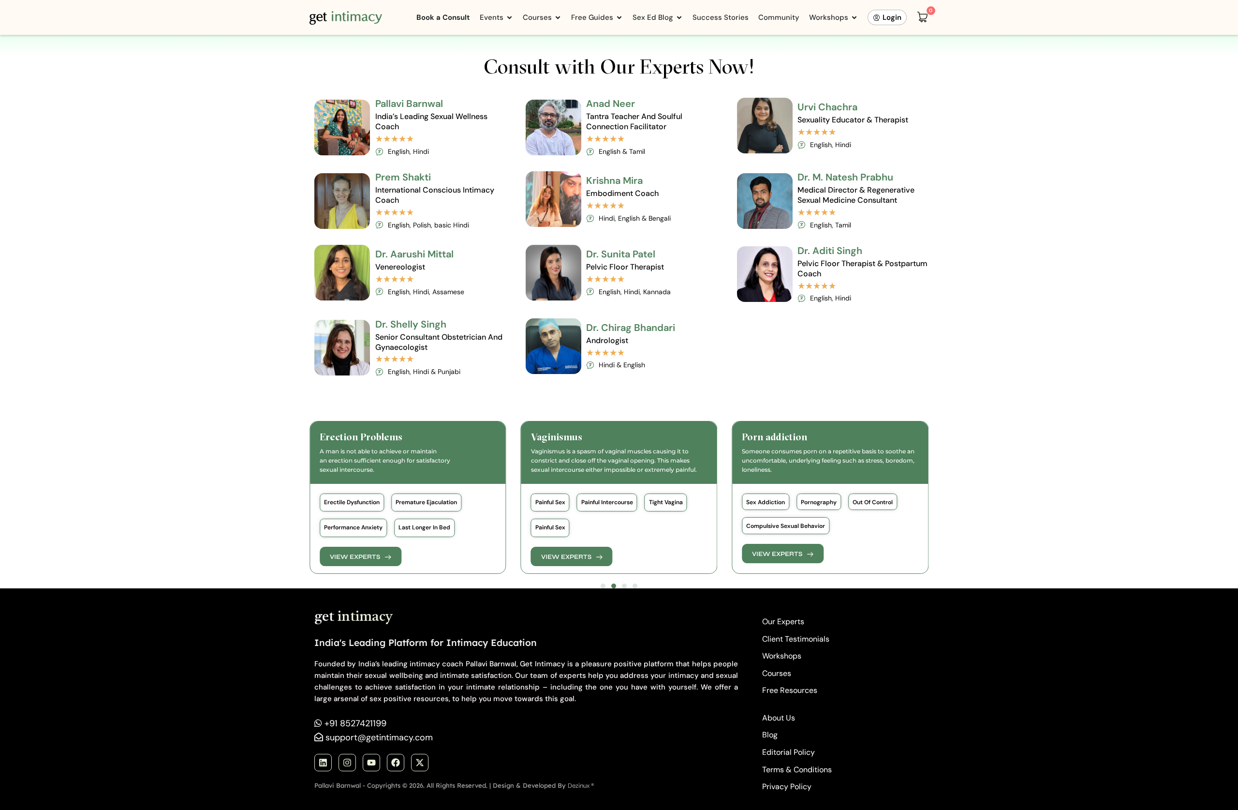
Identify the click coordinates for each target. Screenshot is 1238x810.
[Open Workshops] (854, 17)
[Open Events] (509, 17)
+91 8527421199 (355, 723)
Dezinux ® (581, 785)
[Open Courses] (557, 17)
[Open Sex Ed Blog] (679, 17)
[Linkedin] (323, 762)
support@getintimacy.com (379, 737)
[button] (352, 502)
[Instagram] (347, 762)
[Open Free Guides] (619, 17)
